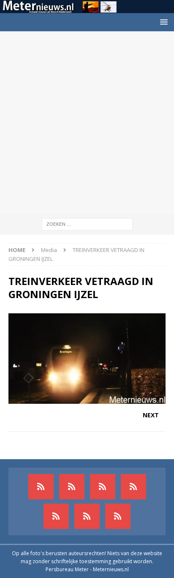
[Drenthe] (71, 486)
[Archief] (41, 486)
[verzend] (117, 516)
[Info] (56, 516)
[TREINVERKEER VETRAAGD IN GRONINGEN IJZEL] (87, 399)
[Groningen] (102, 486)
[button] (162, 21)
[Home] (133, 486)
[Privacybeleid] (87, 516)
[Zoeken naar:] (87, 223)
